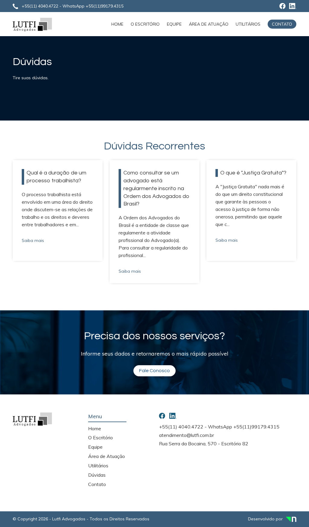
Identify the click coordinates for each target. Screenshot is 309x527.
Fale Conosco (154, 370)
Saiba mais (35, 240)
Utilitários (248, 24)
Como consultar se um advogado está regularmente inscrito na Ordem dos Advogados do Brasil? (156, 188)
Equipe (174, 24)
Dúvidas (97, 475)
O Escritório (145, 24)
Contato (282, 24)
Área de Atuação (208, 24)
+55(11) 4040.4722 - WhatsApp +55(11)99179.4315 (72, 6)
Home (117, 24)
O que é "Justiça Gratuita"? (253, 173)
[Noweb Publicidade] (291, 519)
